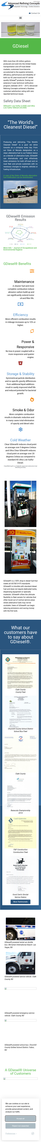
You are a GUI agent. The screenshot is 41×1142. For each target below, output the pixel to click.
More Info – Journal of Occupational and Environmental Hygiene (20, 249)
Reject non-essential (20, 1125)
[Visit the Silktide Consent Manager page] (33, 1133)
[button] (20, 18)
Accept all (20, 1118)
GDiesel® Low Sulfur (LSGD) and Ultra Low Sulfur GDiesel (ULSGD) (19, 107)
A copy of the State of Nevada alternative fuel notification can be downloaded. (20, 176)
